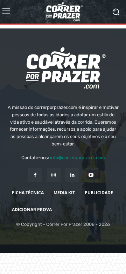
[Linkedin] (72, 188)
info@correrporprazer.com (77, 170)
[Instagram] (54, 188)
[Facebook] (35, 188)
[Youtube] (91, 188)
